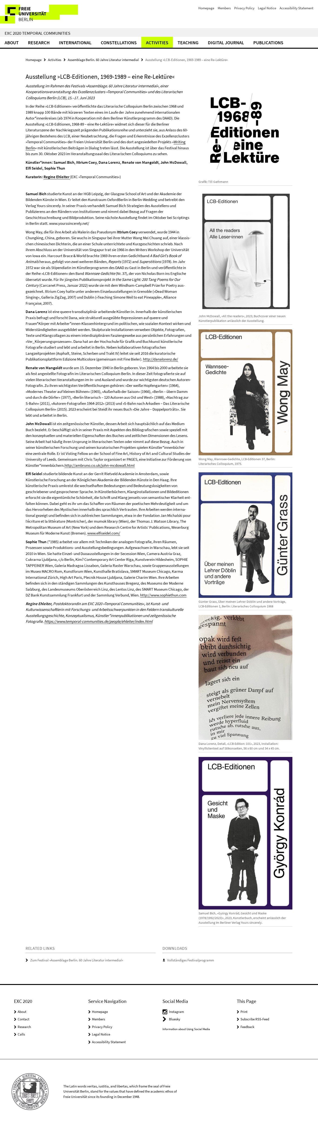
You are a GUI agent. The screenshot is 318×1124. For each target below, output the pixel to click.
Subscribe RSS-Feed (254, 1019)
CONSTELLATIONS (119, 42)
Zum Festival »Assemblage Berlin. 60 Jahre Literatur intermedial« (76, 960)
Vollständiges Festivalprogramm (190, 960)
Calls (21, 1034)
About (12, 42)
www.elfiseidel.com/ (103, 533)
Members (224, 8)
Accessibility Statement (296, 8)
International (75, 42)
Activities (157, 42)
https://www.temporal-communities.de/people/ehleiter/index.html (98, 621)
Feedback (247, 1027)
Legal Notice (267, 8)
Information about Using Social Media (186, 1029)
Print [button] (243, 1011)
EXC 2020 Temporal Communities (37, 33)
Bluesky (174, 1019)
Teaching (188, 42)
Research (39, 42)
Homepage (206, 8)
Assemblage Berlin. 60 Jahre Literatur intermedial (103, 60)
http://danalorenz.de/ (160, 359)
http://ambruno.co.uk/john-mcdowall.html (99, 465)
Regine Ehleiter (57, 176)
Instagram (176, 1011)
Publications (268, 42)
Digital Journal (226, 42)
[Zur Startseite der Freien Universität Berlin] (39, 14)
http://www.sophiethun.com (163, 595)
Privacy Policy (244, 8)
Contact (23, 1019)
